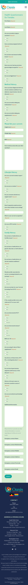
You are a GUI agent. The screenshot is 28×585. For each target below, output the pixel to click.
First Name (10, 21)
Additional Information (11, 404)
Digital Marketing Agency (16, 582)
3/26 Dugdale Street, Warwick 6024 (14, 536)
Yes (7, 38)
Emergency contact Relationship (13, 444)
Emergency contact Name (11, 438)
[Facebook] (23, 2)
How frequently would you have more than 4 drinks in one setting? (14, 207)
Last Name (10, 27)
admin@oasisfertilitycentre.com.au (14, 512)
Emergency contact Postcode (12, 463)
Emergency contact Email (11, 469)
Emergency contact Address (12, 457)
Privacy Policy (17, 579)
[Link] (8, 7)
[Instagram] (26, 2)
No (7, 40)
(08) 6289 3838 (14, 504)
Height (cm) (10, 127)
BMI (8, 139)
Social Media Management (10, 582)
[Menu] (26, 7)
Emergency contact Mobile (12, 450)
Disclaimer (10, 579)
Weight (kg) (10, 133)
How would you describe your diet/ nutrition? (14, 146)
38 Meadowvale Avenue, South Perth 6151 (14, 527)
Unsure (8, 284)
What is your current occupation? (13, 217)
